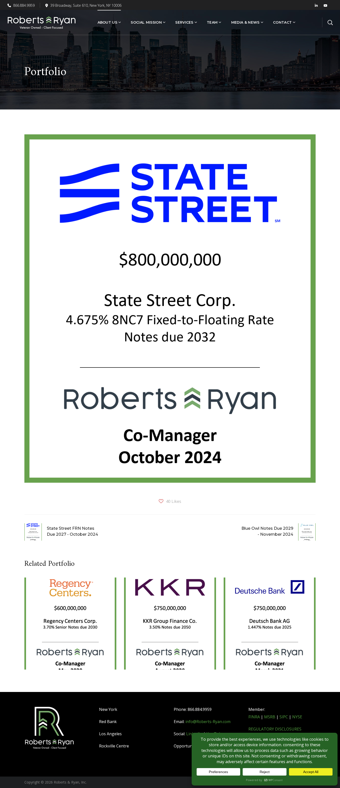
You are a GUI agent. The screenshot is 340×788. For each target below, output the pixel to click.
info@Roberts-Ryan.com (207, 721)
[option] (70, 627)
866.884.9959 (23, 5)
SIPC (284, 717)
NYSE (297, 717)
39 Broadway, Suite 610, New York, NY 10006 (85, 5)
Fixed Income (48, 606)
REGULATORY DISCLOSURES (274, 729)
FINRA (254, 717)
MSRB (269, 717)
